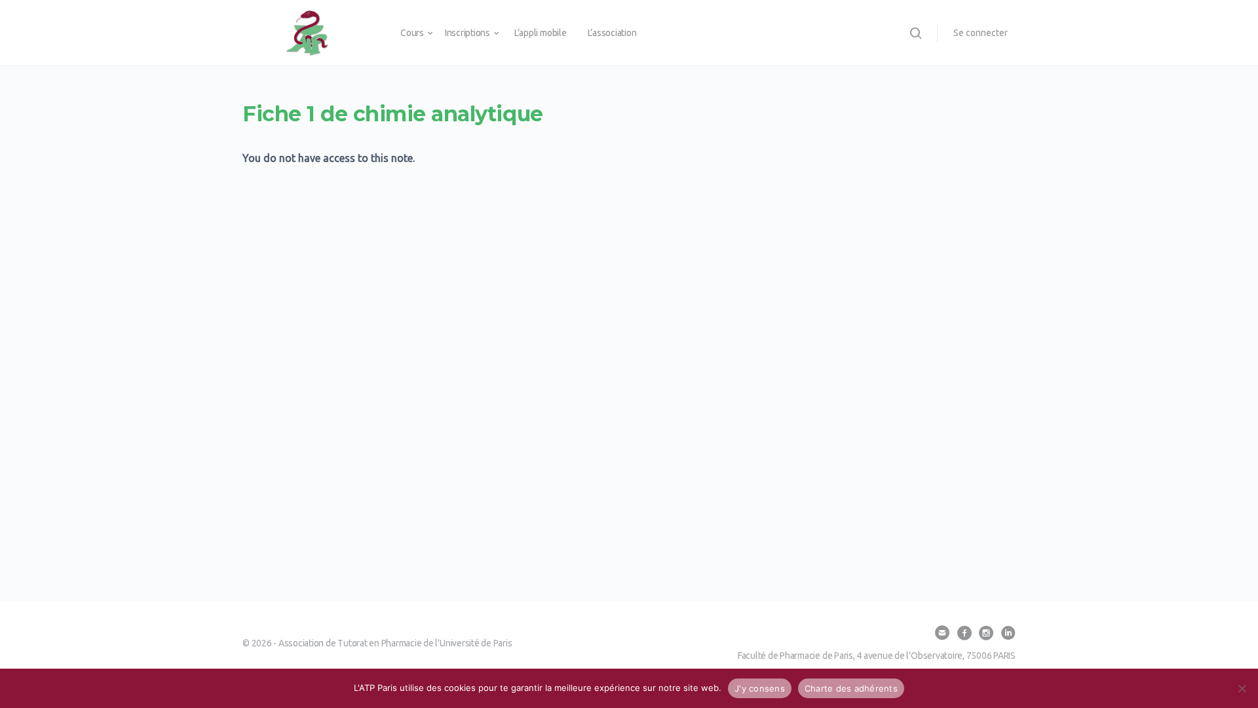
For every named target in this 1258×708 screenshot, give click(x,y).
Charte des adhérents (851, 688)
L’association (612, 33)
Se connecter (980, 33)
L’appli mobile (540, 33)
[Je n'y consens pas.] (1241, 688)
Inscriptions (467, 33)
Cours (412, 33)
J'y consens (759, 688)
